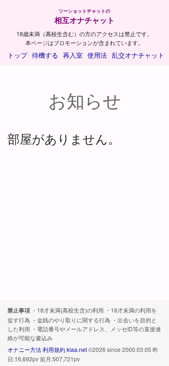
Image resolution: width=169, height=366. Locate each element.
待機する (45, 55)
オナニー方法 (24, 349)
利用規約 (54, 349)
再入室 (73, 55)
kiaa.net (77, 349)
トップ (17, 55)
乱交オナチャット (138, 55)
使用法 (97, 55)
